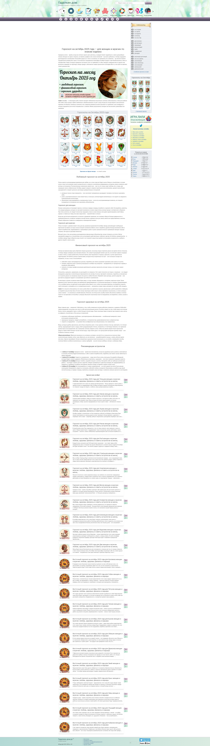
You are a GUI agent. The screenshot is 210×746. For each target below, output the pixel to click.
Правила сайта (88, 740)
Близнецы (87, 126)
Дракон (110, 153)
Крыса (65, 153)
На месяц (137, 36)
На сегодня (137, 29)
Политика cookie (88, 743)
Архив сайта (87, 744)
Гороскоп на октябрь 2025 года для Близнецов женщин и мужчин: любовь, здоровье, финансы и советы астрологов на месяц (97, 516)
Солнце (135, 157)
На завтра (137, 31)
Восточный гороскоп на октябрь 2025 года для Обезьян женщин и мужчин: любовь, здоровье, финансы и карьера (97, 635)
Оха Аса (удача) (138, 58)
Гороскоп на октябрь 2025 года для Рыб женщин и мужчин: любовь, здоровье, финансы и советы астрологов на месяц (95, 440)
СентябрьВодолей (141, 108)
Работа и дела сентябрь (139, 139)
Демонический (138, 69)
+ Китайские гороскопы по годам (141, 71)
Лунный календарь (148, 15)
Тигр (87, 153)
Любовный (137, 45)
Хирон (134, 176)
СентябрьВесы (134, 101)
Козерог (99, 139)
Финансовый (138, 47)
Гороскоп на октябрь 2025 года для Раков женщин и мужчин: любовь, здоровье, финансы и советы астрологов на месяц (96, 425)
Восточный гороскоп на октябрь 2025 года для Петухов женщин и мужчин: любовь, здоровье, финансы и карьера (97, 590)
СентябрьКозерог (134, 108)
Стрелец (87, 139)
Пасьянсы (105, 15)
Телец (76, 126)
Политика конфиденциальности (93, 742)
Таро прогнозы (138, 63)
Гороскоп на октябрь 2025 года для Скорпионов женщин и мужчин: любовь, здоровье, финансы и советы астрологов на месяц (96, 470)
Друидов (137, 53)
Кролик (99, 153)
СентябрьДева (147, 94)
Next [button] (153, 11)
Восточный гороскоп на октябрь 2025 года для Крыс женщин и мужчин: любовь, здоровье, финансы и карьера (96, 679)
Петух (99, 166)
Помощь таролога (146, 19)
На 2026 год (137, 38)
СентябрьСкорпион (141, 101)
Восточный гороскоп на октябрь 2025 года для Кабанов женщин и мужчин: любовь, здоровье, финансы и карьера (98, 724)
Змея (121, 153)
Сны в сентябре (137, 145)
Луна (134, 159)
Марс (134, 165)
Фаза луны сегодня (138, 132)
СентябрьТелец (141, 86)
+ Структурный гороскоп (141, 111)
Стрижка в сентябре (138, 135)
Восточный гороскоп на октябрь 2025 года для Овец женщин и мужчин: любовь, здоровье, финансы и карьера (96, 694)
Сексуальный (138, 65)
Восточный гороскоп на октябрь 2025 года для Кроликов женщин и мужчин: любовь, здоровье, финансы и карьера (97, 560)
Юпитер (135, 166)
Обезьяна (87, 166)
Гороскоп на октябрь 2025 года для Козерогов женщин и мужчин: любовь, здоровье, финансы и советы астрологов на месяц (97, 501)
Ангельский (137, 67)
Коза (76, 166)
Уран (134, 170)
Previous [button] (57, 11)
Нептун (135, 172)
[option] (62, 13)
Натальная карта (122, 15)
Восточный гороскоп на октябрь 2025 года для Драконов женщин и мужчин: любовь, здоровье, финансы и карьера (97, 650)
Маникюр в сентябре (138, 137)
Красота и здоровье (138, 134)
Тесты (88, 15)
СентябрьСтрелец (147, 101)
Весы (65, 139)
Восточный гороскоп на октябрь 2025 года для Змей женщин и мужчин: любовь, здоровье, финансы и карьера (96, 664)
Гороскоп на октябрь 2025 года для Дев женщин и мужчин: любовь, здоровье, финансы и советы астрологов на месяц (95, 546)
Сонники (79, 15)
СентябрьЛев (141, 94)
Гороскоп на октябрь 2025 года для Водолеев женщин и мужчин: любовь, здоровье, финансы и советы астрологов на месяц (97, 531)
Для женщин (138, 43)
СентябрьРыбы (147, 108)
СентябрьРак (134, 94)
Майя (135, 49)
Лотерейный (138, 61)
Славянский (138, 51)
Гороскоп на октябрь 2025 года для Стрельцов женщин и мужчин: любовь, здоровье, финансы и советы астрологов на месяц (97, 454)
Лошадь (65, 166)
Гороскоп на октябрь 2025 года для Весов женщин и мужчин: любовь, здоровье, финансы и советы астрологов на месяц (96, 486)
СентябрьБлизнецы (148, 86)
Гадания (62, 15)
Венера (135, 163)
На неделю (137, 33)
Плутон (135, 174)
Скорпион (76, 139)
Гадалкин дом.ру (65, 739)
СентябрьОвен (134, 86)
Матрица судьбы (113, 15)
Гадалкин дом (67, 2)
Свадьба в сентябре (138, 141)
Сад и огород (136, 143)
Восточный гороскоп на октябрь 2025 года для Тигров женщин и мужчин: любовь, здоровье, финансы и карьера (97, 605)
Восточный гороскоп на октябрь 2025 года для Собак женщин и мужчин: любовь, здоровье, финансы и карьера (97, 575)
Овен (65, 126)
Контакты (86, 739)
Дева (121, 126)
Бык (76, 153)
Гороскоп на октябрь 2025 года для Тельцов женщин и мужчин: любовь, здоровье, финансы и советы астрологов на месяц (96, 380)
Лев (110, 126)
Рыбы (121, 139)
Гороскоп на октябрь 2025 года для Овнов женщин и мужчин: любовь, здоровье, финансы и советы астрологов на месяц (96, 395)
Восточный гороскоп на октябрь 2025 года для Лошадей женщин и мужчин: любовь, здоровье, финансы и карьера (97, 709)
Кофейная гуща (131, 15)
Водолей (110, 139)
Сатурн (135, 168)
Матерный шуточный (140, 56)
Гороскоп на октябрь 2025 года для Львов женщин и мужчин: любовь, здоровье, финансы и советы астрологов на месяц (96, 410)
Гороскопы (71, 15)
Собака (110, 166)
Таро (97, 15)
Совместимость (139, 15)
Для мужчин (138, 41)
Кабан (121, 166)
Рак (99, 126)
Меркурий (135, 161)
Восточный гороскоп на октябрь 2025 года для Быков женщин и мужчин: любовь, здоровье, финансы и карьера (97, 620)
